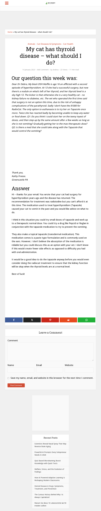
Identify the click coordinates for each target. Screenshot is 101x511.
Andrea (56, 70)
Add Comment (43, 70)
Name (11, 365)
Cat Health (68, 44)
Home (10, 32)
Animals (31, 44)
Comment (13, 340)
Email (39, 365)
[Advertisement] (50, 20)
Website (69, 365)
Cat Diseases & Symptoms (49, 44)
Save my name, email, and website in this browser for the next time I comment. (52, 377)
